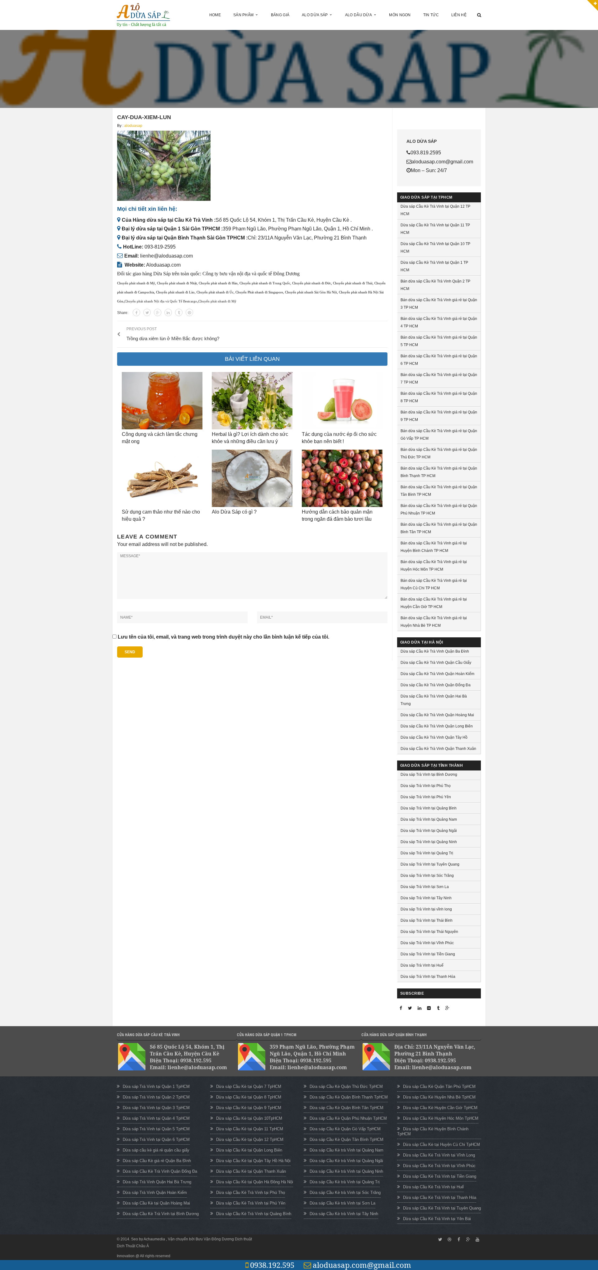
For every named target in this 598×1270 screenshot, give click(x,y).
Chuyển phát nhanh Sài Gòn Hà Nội (311, 292)
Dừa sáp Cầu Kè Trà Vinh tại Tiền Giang (439, 1176)
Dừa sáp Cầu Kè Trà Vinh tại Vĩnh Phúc (439, 1165)
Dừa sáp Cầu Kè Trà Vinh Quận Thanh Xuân (438, 748)
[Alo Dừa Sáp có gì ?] (252, 478)
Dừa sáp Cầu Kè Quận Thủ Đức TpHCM (346, 1086)
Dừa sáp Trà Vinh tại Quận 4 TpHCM (156, 1118)
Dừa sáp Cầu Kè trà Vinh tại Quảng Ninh (346, 1171)
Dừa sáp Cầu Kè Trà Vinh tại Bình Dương (161, 1213)
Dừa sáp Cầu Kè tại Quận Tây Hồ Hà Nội (253, 1160)
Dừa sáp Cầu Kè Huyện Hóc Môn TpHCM (440, 1118)
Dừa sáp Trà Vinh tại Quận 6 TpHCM (156, 1139)
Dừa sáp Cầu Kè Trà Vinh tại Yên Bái (437, 1218)
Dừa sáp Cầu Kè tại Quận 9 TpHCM (248, 1107)
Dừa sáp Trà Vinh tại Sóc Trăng (427, 875)
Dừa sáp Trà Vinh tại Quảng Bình (429, 808)
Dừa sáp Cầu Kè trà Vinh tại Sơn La (342, 1203)
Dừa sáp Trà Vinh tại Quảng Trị (427, 853)
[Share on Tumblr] (179, 312)
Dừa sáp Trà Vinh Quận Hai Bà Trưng (157, 1182)
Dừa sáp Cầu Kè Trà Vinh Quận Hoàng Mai (437, 715)
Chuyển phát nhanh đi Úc (215, 292)
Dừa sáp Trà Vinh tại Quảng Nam (429, 819)
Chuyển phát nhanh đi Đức (311, 283)
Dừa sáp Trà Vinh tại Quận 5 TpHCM (156, 1129)
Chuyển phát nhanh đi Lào (175, 292)
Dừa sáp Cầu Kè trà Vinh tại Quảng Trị (345, 1182)
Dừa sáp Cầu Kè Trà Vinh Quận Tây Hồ (434, 737)
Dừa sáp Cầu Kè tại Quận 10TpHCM (249, 1118)
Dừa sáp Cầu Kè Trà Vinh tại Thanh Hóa (439, 1197)
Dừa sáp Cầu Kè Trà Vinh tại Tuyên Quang (442, 1208)
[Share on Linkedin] (168, 312)
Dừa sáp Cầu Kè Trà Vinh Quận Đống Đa (436, 685)
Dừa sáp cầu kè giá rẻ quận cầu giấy (156, 1150)
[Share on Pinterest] (189, 312)
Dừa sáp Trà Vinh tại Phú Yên (426, 797)
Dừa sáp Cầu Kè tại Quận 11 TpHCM (249, 1129)
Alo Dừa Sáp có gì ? (234, 511)
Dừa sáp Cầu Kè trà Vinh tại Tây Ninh (344, 1213)
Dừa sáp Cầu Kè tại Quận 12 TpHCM (249, 1139)
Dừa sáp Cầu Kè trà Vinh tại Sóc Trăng (345, 1192)
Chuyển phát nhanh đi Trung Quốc (265, 283)
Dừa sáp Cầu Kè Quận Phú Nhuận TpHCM (348, 1118)
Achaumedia (155, 1239)
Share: (122, 313)
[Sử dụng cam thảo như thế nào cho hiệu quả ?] (162, 478)
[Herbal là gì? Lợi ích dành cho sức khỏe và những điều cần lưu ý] (252, 400)
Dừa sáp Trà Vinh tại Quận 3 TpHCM (156, 1107)
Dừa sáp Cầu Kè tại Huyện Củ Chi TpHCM (441, 1144)
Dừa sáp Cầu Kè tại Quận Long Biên (249, 1150)
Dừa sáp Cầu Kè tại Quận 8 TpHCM (248, 1097)
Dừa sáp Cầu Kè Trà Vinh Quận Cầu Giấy (436, 662)
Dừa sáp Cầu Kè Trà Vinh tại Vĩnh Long (439, 1155)
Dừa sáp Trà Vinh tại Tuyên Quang (430, 864)
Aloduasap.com (163, 265)
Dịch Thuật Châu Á (133, 1246)
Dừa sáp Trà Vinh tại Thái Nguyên (429, 932)
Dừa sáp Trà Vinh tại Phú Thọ (426, 786)
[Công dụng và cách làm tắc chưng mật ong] (162, 400)
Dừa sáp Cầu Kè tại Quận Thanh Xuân (251, 1171)
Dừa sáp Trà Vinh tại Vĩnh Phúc (427, 943)
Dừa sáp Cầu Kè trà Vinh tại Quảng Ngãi (346, 1160)
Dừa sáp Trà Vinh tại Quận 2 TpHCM (156, 1097)
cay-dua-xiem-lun (144, 117)
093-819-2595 (160, 246)
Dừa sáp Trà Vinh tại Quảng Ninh (429, 842)
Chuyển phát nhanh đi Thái (353, 283)
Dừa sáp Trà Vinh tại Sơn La (425, 887)
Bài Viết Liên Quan (252, 359)
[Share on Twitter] (147, 312)
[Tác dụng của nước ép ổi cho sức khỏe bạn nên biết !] (342, 400)
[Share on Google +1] (157, 312)
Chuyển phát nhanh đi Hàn (218, 283)
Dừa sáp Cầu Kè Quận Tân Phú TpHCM (439, 1086)
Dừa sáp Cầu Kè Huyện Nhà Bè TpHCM (439, 1097)
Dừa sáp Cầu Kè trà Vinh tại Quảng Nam (346, 1150)
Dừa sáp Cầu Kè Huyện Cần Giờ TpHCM (440, 1107)
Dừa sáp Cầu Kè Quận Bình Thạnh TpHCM (349, 1097)
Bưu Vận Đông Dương (215, 1239)
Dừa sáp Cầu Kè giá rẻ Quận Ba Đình (157, 1160)
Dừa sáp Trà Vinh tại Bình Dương (429, 774)
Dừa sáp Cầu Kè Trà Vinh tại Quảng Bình (253, 1213)
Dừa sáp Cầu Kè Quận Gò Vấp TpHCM (345, 1129)
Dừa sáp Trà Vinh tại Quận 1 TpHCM (156, 1086)
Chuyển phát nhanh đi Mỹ (136, 283)
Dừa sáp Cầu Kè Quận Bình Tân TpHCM (346, 1107)
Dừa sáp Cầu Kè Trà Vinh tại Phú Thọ (250, 1192)
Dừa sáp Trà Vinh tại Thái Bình (427, 920)
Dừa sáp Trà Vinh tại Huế (422, 965)
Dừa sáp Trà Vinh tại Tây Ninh (426, 898)
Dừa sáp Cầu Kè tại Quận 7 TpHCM (248, 1086)
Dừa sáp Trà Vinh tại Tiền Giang (428, 954)
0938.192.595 (272, 1265)
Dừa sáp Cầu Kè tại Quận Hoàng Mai (156, 1203)
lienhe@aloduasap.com (166, 255)
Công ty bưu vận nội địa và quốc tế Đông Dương (251, 273)
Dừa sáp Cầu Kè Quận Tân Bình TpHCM (346, 1139)
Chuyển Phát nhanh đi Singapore (259, 292)
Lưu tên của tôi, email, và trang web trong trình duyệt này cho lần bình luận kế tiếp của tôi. (223, 637)
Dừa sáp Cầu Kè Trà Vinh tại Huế (433, 1187)
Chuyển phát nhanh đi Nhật (177, 283)
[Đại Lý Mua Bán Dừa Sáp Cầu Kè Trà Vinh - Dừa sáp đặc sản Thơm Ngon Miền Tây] (143, 14)
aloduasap (133, 125)
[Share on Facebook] (136, 312)
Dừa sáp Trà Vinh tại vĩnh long (426, 909)
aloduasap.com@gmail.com (362, 1265)
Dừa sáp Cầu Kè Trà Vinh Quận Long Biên (437, 726)
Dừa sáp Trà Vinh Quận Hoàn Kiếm (155, 1192)
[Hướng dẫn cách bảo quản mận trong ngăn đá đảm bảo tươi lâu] (342, 478)
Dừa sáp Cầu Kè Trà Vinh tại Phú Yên (250, 1203)
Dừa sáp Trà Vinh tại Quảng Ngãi (429, 830)
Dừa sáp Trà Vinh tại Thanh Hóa (428, 976)
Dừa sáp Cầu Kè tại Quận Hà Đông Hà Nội (254, 1182)
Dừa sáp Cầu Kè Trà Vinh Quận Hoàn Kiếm (437, 674)
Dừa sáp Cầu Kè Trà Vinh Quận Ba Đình (435, 651)
